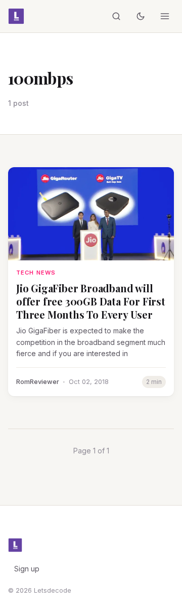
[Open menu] (165, 16)
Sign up (26, 568)
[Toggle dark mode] (140, 16)
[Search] (116, 16)
